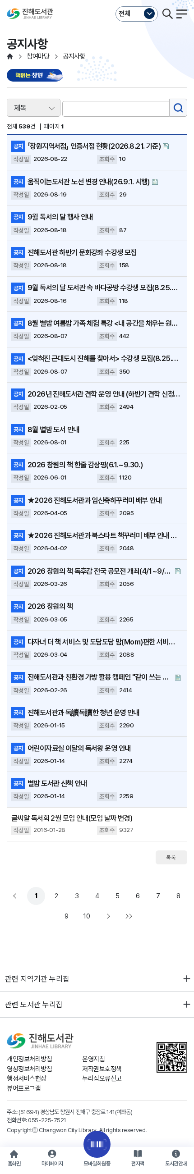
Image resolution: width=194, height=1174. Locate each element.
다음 (107, 916)
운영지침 (93, 1059)
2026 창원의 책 (50, 606)
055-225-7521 (47, 1120)
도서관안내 (176, 1163)
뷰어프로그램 (24, 1088)
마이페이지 (52, 1163)
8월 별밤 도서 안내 (53, 429)
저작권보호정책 (102, 1069)
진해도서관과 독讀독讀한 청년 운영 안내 (83, 712)
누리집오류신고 (102, 1078)
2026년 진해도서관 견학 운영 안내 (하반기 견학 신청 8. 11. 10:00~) (104, 393)
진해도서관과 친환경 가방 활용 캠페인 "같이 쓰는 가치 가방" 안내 (100, 676)
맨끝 (128, 916)
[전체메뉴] (181, 14)
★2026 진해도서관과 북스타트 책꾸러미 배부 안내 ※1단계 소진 (104, 535)
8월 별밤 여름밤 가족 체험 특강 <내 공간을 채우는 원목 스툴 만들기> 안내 (104, 323)
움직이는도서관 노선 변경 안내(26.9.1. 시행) (89, 181)
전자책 (137, 1163)
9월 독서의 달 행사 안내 (60, 216)
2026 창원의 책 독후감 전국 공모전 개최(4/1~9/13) (100, 571)
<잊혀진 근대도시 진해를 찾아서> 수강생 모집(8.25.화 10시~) (104, 358)
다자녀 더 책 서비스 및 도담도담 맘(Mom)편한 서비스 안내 (104, 641)
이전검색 (16, 896)
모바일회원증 (97, 1163)
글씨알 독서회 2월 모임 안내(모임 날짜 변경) (71, 817)
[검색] (178, 108)
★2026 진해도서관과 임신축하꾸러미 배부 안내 (95, 500)
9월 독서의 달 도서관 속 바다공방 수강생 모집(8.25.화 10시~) (104, 287)
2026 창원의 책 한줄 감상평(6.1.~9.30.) (85, 464)
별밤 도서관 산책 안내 (57, 783)
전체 (124, 13)
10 (86, 916)
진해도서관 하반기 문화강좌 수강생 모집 (82, 252)
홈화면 (14, 1163)
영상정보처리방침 (29, 1069)
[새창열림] (36, 76)
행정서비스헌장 (26, 1078)
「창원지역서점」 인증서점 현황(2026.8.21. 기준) (94, 146)
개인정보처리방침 (29, 1059)
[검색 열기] (167, 14)
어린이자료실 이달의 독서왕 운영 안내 (79, 748)
